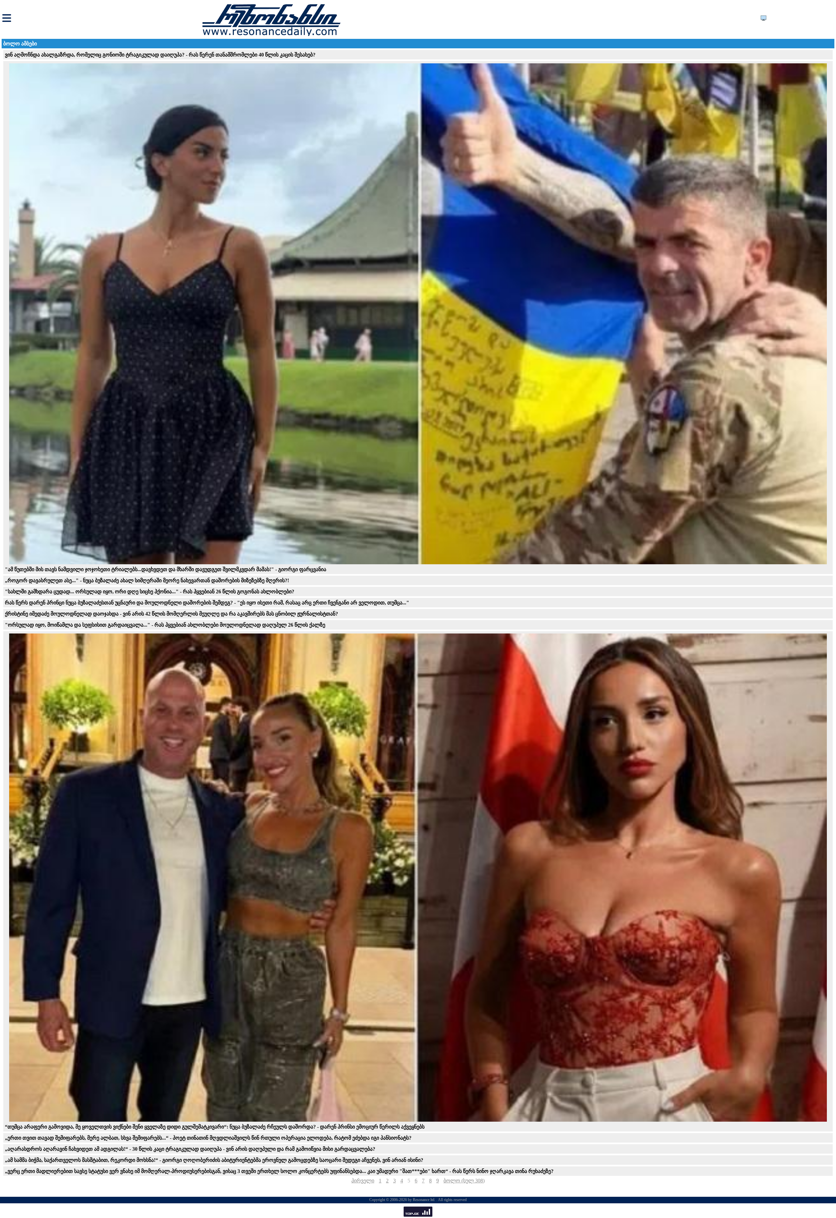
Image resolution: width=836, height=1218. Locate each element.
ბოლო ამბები (20, 43)
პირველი (362, 1180)
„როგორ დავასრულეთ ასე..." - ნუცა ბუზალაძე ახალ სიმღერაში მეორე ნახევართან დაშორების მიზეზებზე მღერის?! (147, 580)
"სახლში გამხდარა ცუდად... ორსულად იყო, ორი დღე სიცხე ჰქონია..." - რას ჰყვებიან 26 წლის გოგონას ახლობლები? (149, 591)
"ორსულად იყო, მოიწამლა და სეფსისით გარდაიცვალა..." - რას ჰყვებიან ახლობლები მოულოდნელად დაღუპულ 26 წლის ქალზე (165, 625)
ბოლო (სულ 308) (464, 1180)
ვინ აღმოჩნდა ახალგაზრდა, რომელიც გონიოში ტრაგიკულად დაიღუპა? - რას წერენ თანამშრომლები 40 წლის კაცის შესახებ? (160, 54)
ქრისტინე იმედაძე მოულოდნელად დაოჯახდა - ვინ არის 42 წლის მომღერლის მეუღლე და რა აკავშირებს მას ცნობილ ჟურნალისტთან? (171, 614)
